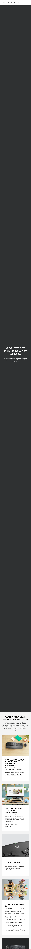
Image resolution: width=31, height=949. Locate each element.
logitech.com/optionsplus (20, 930)
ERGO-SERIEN (5, 2)
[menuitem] (10, 2)
